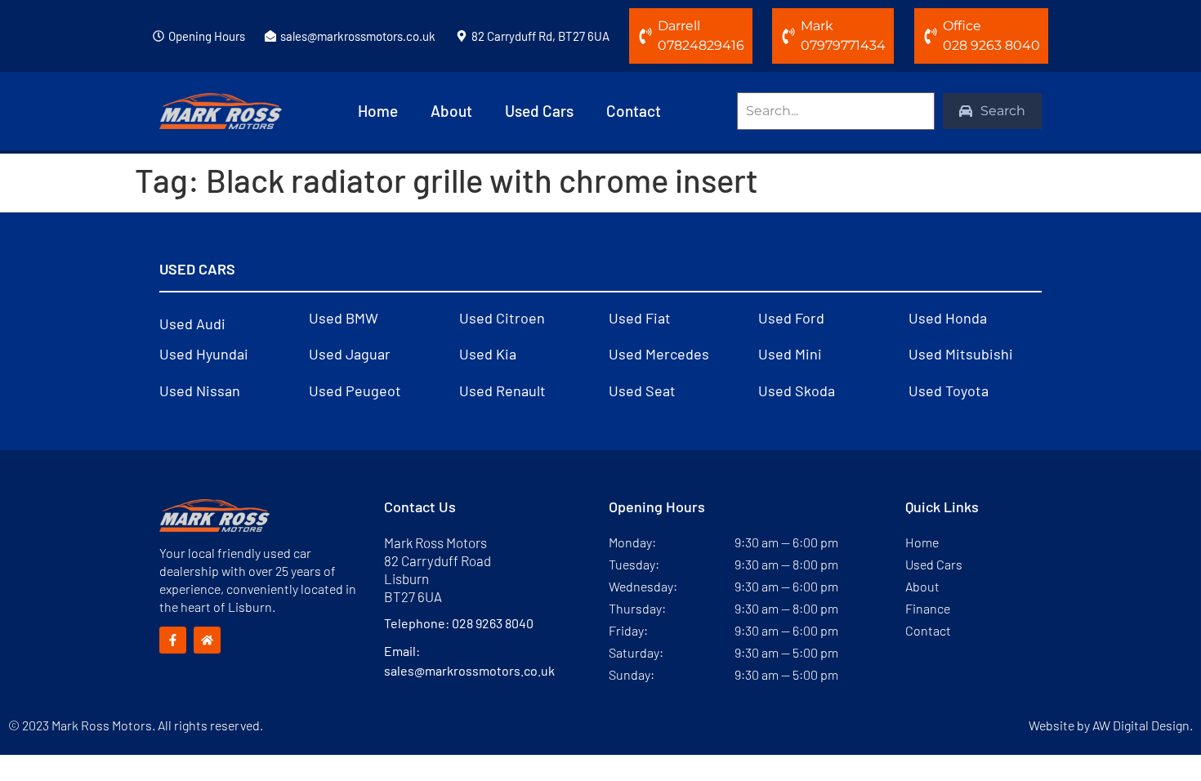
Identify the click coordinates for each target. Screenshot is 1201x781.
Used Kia (487, 354)
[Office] (930, 36)
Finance (927, 608)
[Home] (207, 640)
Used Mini (790, 354)
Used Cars (539, 110)
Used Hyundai (203, 354)
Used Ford (791, 318)
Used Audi (192, 323)
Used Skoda (796, 390)
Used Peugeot (355, 390)
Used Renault (502, 390)
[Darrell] (645, 36)
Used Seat (642, 390)
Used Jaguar (350, 354)
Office (962, 25)
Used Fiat (640, 318)
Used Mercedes (659, 354)
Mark (817, 25)
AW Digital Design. (1142, 725)
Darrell (679, 25)
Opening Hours (206, 36)
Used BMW (343, 318)
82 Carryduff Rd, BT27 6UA (540, 36)
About (451, 110)
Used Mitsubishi (961, 354)
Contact (633, 110)
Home (378, 110)
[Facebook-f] (172, 640)
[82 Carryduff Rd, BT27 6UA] (461, 36)
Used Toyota (949, 390)
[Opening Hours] (158, 36)
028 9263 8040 (493, 623)
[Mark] (788, 36)
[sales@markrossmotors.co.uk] (270, 36)
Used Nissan (199, 390)
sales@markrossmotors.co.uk (357, 36)
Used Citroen (502, 318)
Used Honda (948, 318)
